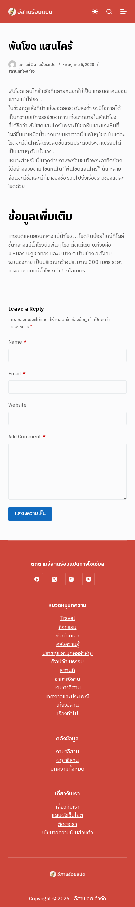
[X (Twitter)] (54, 579)
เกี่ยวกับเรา (67, 807)
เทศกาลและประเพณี (67, 696)
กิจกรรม (67, 627)
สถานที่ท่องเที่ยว (21, 71)
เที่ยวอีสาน (67, 705)
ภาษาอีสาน (67, 751)
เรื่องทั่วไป (67, 713)
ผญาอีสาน (67, 760)
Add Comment (27, 437)
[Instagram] (71, 579)
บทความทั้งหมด (67, 769)
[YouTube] (88, 579)
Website (17, 405)
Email (17, 374)
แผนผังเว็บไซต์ (67, 815)
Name (17, 342)
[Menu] (123, 11)
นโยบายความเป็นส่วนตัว (67, 833)
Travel (67, 618)
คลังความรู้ (67, 644)
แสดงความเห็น (30, 513)
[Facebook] (37, 579)
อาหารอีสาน (67, 679)
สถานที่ (67, 670)
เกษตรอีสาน (67, 687)
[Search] (109, 11)
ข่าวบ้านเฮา (67, 636)
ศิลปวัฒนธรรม (67, 662)
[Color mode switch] (95, 11)
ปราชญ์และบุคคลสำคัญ (67, 653)
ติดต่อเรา (67, 824)
